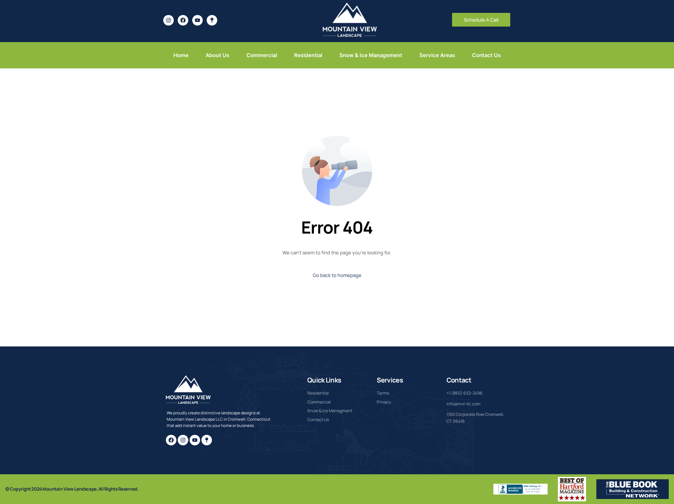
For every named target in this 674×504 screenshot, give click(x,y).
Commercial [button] (261, 55)
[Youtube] (195, 440)
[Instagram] (183, 440)
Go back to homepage (337, 275)
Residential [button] (308, 55)
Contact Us (486, 55)
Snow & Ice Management (370, 55)
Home (181, 55)
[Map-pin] (206, 440)
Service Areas (437, 55)
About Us (217, 55)
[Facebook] (171, 440)
